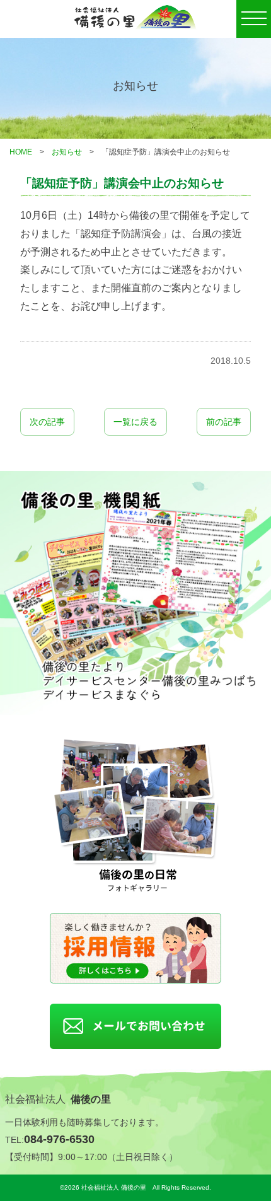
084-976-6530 (59, 1139)
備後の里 (91, 1099)
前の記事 (223, 422)
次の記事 (47, 422)
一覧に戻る (135, 422)
